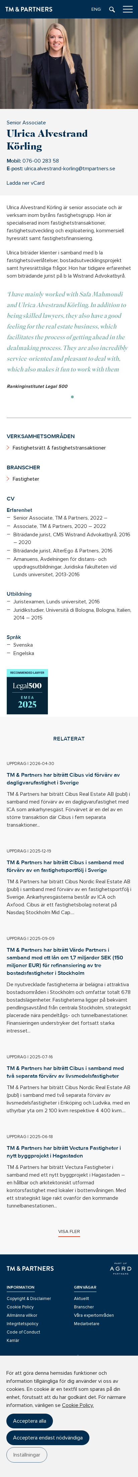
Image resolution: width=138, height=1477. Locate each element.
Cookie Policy (20, 1307)
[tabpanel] (69, 340)
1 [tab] (72, 397)
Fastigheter (26, 479)
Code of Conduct (23, 1332)
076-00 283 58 (40, 161)
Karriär (13, 1340)
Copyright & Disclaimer (29, 1298)
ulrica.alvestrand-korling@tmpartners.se (69, 168)
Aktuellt (81, 1298)
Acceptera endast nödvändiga (48, 1437)
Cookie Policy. (78, 1405)
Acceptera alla (29, 1421)
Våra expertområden (94, 1315)
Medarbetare (86, 1323)
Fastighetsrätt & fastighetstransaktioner (59, 448)
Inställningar (26, 1455)
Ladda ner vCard (26, 183)
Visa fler (69, 1231)
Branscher (84, 1307)
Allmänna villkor (22, 1315)
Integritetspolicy (22, 1323)
